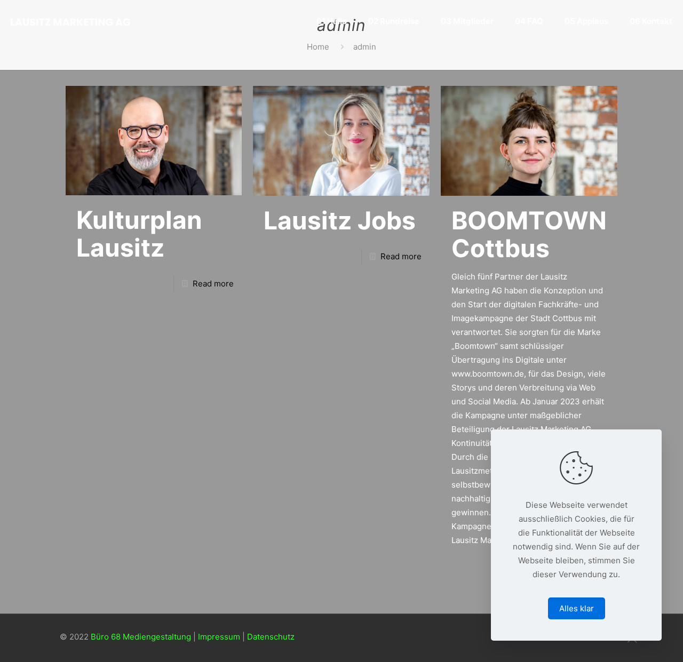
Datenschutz (271, 637)
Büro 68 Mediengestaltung (141, 637)
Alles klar (576, 608)
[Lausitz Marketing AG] (70, 21)
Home (318, 47)
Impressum (219, 637)
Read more (213, 283)
